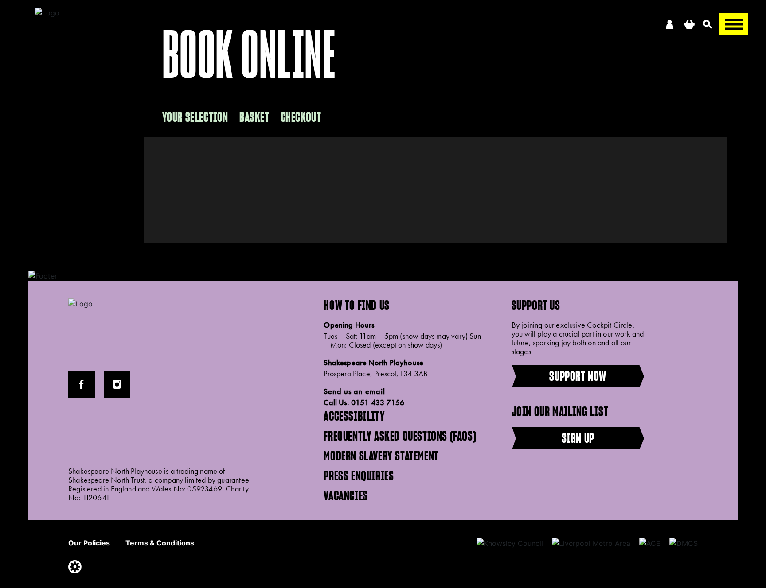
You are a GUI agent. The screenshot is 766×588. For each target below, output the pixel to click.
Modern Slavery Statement (381, 455)
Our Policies (89, 542)
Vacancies (345, 495)
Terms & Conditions (159, 542)
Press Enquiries (359, 475)
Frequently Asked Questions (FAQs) (400, 435)
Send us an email (354, 391)
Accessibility (354, 415)
